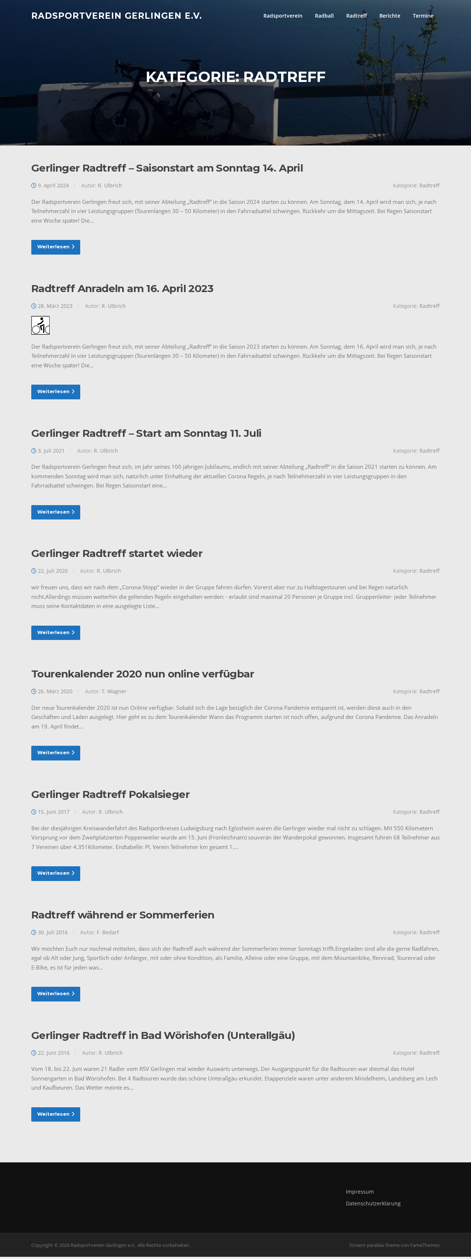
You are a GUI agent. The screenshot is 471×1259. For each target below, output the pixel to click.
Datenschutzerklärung (373, 1203)
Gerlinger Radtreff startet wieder (116, 553)
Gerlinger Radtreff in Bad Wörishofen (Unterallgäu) (163, 1035)
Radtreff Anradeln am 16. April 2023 (122, 288)
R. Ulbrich (110, 185)
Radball (324, 15)
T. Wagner (114, 691)
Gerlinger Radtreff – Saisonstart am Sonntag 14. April (167, 168)
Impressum (360, 1191)
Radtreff (356, 15)
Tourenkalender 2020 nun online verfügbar (142, 674)
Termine (423, 15)
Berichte (389, 15)
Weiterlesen (53, 246)
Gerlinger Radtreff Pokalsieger (110, 794)
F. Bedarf (108, 932)
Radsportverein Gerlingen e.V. (116, 15)
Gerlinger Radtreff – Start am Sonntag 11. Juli (146, 433)
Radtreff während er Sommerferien (123, 915)
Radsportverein (282, 15)
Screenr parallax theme (374, 1245)
